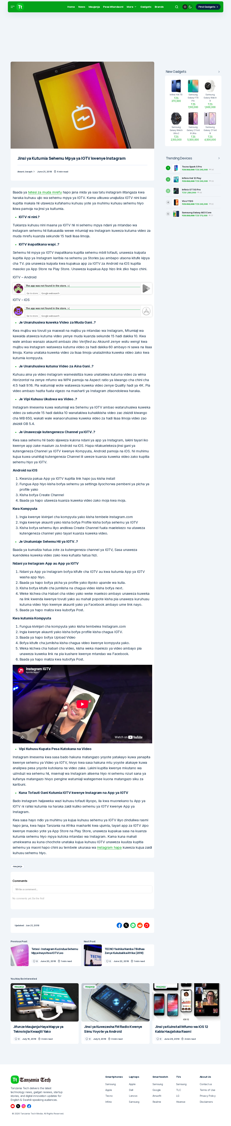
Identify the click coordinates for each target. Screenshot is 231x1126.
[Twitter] (18, 1106)
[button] (13, 7)
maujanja (17, 866)
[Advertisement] (102, 38)
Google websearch (50, 293)
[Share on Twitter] (126, 925)
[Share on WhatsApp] (133, 925)
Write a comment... (26, 889)
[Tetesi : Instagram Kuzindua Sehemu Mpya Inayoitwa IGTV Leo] (20, 955)
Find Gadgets (207, 7)
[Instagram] (23, 1106)
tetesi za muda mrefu (45, 192)
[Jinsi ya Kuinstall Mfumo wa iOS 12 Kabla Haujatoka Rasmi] (186, 1002)
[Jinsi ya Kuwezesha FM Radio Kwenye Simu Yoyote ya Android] (115, 1002)
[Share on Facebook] (119, 925)
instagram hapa (109, 847)
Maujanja (19, 986)
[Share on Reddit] (139, 925)
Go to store (32, 293)
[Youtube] (12, 1106)
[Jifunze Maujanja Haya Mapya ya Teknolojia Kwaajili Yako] (45, 1002)
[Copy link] (146, 925)
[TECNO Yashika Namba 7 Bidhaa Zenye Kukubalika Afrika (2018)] (93, 955)
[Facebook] (29, 1106)
